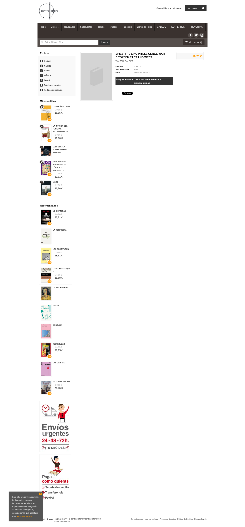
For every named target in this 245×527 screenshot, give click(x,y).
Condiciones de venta (139, 519)
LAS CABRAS (59, 363)
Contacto (177, 8)
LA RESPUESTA (59, 230)
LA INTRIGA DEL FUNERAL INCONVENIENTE (60, 129)
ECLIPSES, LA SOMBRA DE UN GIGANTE (60, 149)
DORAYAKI (57, 325)
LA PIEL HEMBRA (60, 288)
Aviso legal (154, 519)
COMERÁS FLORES (61, 106)
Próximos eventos (52, 85)
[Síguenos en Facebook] (190, 35)
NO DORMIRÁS (59, 211)
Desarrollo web (200, 519)
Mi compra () (195, 42)
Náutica (47, 66)
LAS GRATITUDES (61, 249)
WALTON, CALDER (124, 61)
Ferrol (47, 80)
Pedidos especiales (53, 90)
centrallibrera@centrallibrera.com (86, 519)
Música (47, 75)
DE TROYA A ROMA (61, 382)
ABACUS (137, 66)
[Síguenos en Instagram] (201, 35)
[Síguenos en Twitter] (196, 35)
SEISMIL (56, 306)
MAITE (55, 182)
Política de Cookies (185, 519)
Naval (47, 71)
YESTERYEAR (59, 344)
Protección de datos (168, 519)
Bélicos (47, 61)
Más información (24, 516)
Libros (54, 27)
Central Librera (163, 8)
